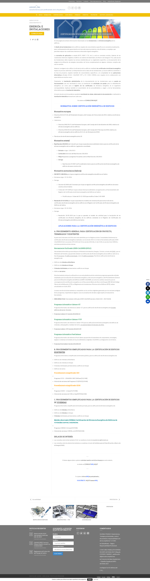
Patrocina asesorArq (95, 1)
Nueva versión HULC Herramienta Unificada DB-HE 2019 (41, 535)
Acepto (90, 579)
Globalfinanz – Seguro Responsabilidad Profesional (108, 545)
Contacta (86, 1)
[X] (148, 288)
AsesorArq (71, 1)
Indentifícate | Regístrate (114, 1)
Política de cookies (35, 576)
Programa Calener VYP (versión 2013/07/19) (67, 329)
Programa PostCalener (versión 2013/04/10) (67, 344)
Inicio (41, 15)
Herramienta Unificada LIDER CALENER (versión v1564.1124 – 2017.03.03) (82, 299)
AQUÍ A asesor (87, 480)
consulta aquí (36, 33)
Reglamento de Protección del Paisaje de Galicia (42, 552)
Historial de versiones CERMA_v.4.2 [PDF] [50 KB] (69, 431)
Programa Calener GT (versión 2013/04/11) (67, 314)
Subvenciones (58, 15)
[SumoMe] (148, 301)
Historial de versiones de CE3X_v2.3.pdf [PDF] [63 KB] (70, 394)
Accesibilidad (36, 499)
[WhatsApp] (148, 297)
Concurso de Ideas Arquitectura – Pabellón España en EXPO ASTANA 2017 (110, 561)
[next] (120, 515)
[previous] (29, 515)
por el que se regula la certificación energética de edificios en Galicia (80, 174)
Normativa (47, 15)
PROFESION (114, 499)
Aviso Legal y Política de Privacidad (53, 576)
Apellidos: (55, 540)
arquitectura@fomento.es (100, 440)
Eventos (85, 15)
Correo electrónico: (58, 546)
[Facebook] (148, 284)
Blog (104, 1)
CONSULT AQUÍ (91, 464)
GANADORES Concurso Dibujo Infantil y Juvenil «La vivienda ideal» (42, 544)
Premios (77, 15)
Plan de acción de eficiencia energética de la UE (68, 136)
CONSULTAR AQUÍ (91, 100)
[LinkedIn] (148, 292)
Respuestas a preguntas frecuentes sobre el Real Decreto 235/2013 (80, 156)
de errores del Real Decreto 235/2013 (73, 153)
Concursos (68, 15)
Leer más (96, 579)
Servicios (79, 1)
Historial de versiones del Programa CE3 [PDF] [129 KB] (71, 381)
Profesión (94, 15)
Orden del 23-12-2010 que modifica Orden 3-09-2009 (88, 196)
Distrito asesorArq (106, 15)
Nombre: (55, 534)
